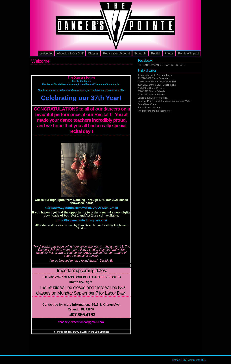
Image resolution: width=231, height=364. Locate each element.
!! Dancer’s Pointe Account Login (155, 75)
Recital (155, 53)
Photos (169, 53)
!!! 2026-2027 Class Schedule (153, 78)
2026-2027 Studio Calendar (152, 91)
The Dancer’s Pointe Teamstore (154, 110)
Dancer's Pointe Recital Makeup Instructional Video (164, 101)
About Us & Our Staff (70, 53)
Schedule (140, 53)
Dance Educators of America (152, 97)
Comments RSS (197, 359)
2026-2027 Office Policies (151, 88)
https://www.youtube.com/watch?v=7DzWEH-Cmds (81, 207)
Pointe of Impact (188, 53)
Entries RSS (179, 359)
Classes (93, 53)
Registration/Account (116, 53)
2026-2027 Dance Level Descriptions (157, 84)
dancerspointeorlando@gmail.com (81, 322)
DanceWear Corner (147, 104)
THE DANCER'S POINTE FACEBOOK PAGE (161, 65)
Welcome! (46, 53)
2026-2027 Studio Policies (151, 94)
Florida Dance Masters (149, 107)
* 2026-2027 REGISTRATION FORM (157, 81)
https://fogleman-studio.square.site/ (81, 220)
